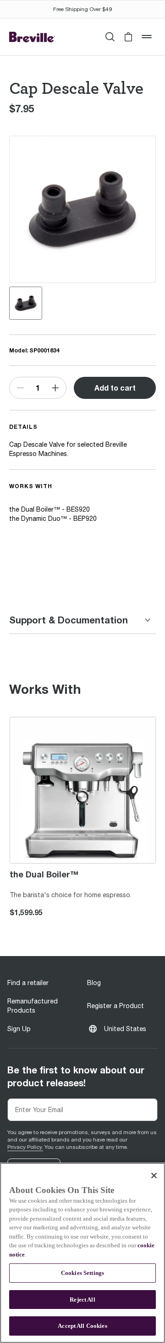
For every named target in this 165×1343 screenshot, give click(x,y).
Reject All (82, 1299)
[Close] (154, 1175)
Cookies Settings (82, 1272)
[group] (25, 303)
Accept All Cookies (82, 1325)
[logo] (32, 37)
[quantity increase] (55, 387)
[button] (128, 36)
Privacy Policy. (25, 1147)
